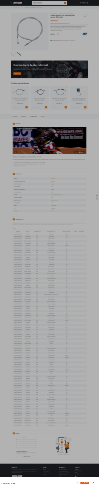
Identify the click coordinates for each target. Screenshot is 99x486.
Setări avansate (94, 482)
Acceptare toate (85, 482)
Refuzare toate (76, 482)
